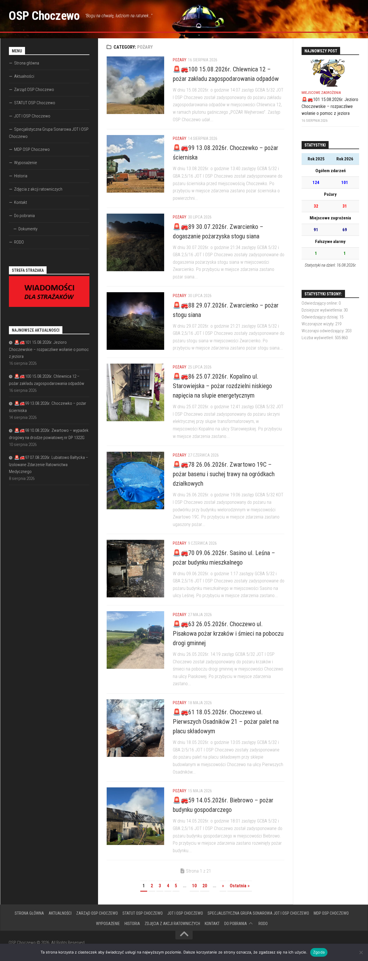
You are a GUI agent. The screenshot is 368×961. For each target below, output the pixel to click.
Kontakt (20, 202)
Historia (20, 175)
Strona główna (26, 63)
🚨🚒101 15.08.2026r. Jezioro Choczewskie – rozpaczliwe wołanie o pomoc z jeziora (49, 349)
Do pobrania (24, 215)
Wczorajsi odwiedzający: (323, 330)
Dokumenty (27, 228)
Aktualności (24, 76)
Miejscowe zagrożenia (321, 92)
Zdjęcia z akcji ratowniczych (38, 189)
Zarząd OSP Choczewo (34, 89)
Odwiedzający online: (320, 303)
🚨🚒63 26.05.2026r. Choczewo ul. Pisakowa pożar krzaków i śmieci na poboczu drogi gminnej (228, 633)
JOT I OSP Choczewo (32, 116)
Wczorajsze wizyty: (318, 323)
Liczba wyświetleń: (318, 337)
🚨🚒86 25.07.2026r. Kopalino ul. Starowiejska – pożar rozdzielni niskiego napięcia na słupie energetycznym (222, 386)
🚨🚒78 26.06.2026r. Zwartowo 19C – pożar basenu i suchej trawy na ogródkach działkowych (224, 474)
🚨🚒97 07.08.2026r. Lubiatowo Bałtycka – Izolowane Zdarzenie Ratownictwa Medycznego (48, 464)
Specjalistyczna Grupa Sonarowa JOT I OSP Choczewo (49, 133)
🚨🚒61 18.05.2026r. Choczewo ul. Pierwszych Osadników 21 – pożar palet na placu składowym (226, 722)
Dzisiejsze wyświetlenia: (323, 310)
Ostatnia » (240, 885)
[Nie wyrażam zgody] (361, 952)
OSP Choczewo (44, 16)
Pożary (179, 60)
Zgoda (319, 952)
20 (204, 885)
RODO (19, 242)
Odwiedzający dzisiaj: (320, 317)
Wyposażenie (25, 162)
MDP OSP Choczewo (32, 149)
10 (194, 885)
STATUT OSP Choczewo (34, 102)
